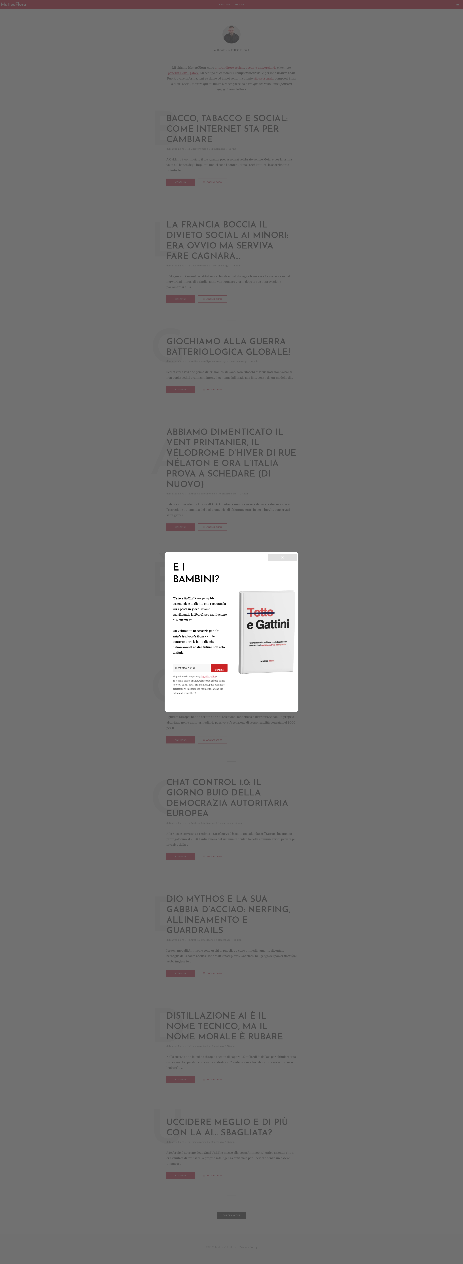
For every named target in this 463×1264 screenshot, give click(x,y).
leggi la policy (208, 676)
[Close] (282, 557)
